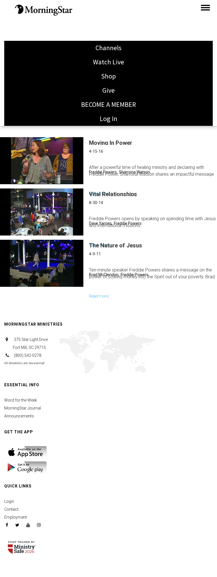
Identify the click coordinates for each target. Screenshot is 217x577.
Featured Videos (31, 94)
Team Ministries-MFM (38, 66)
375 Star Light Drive (30, 343)
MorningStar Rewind (37, 80)
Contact (11, 509)
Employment (15, 517)
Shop (108, 76)
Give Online (24, 9)
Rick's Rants (25, 52)
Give (108, 90)
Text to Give (25, 24)
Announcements (19, 416)
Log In (108, 118)
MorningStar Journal (22, 408)
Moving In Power (110, 142)
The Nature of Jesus (115, 245)
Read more (98, 297)
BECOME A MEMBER (108, 104)
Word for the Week (20, 400)
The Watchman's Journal (43, 38)
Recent (18, 109)
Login (9, 501)
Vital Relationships (113, 194)
